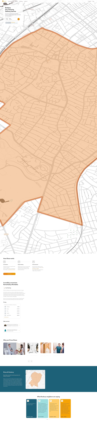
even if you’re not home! (11, 269)
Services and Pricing (11, 1)
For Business (21, 1)
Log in (93, 1)
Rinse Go (16, 1)
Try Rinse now (9, 273)
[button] (41, 267)
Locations (25, 1)
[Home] (4, 1)
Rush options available (35, 268)
